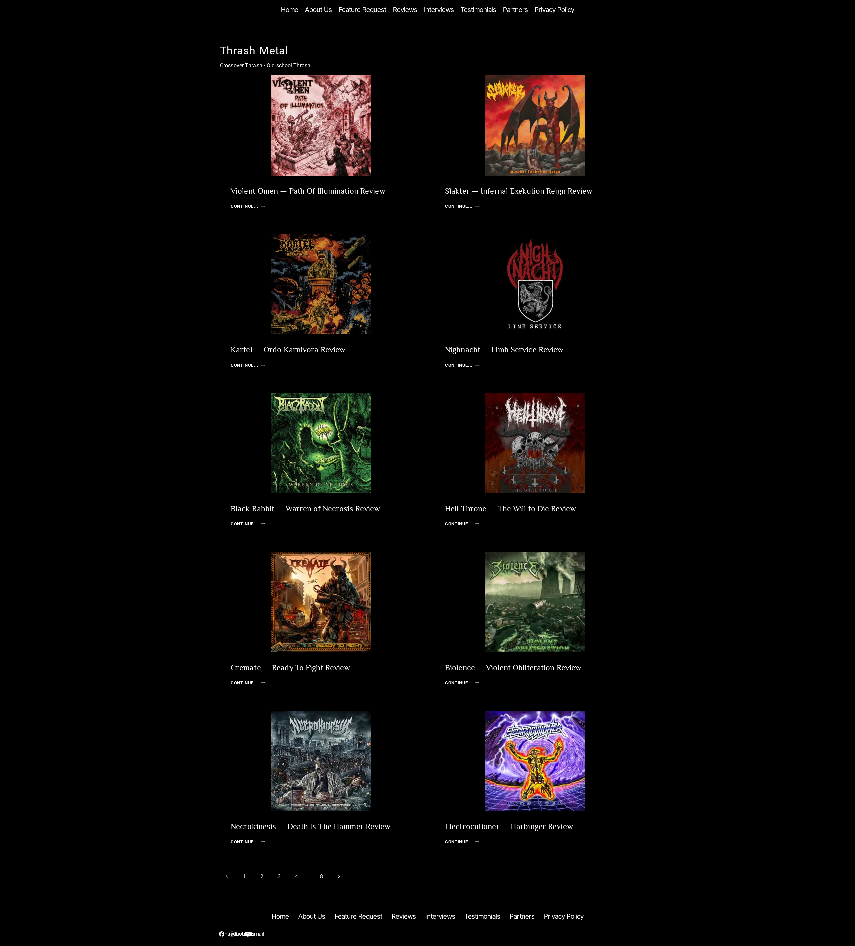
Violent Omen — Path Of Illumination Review (308, 190)
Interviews (439, 10)
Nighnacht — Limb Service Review (504, 349)
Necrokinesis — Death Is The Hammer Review (311, 826)
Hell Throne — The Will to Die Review (510, 508)
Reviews (405, 10)
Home (289, 10)
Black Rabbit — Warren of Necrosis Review (305, 508)
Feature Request (362, 10)
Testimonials (478, 10)
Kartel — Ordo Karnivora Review (288, 349)
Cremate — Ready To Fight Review (290, 667)
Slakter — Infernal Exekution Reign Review (519, 190)
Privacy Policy (554, 10)
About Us (318, 10)
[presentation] (320, 125)
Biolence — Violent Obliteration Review (513, 667)
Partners (515, 10)
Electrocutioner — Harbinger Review (509, 826)
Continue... (248, 206)
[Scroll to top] (829, 907)
